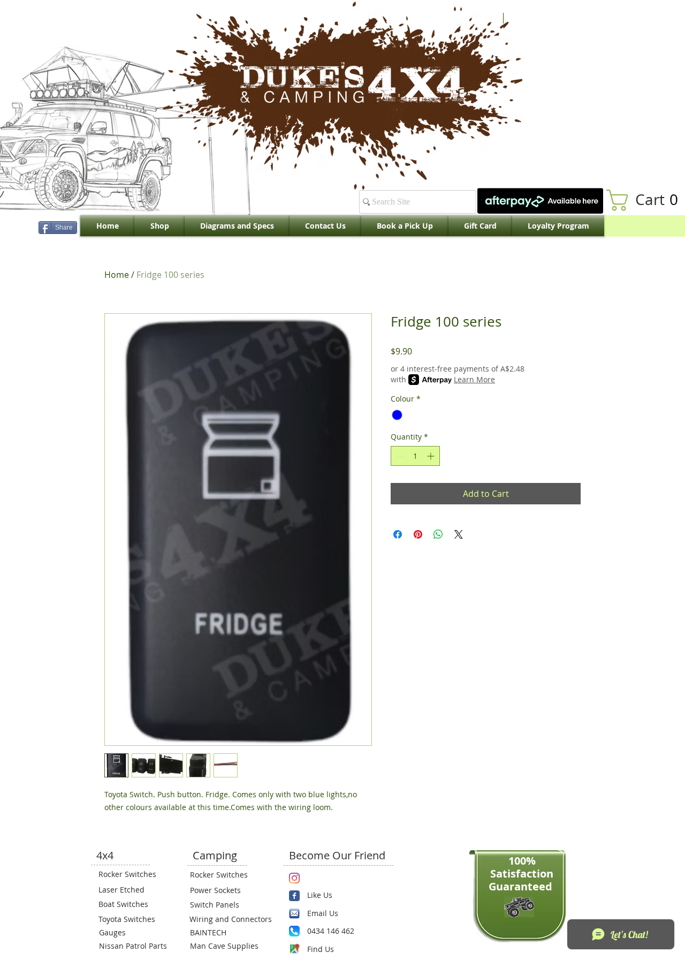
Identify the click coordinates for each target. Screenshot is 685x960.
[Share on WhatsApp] (438, 534)
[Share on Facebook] (397, 534)
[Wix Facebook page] (294, 895)
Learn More (474, 379)
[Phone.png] (294, 931)
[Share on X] (458, 534)
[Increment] (431, 456)
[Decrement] (399, 456)
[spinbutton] (415, 456)
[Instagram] (294, 878)
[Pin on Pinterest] (418, 534)
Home (116, 275)
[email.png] (294, 913)
